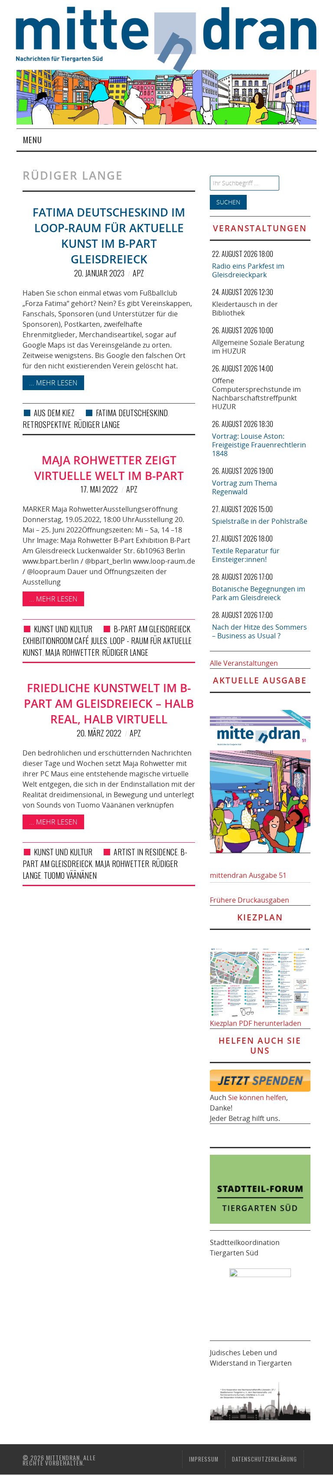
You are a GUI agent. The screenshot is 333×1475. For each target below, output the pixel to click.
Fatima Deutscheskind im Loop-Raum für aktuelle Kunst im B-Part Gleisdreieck (109, 235)
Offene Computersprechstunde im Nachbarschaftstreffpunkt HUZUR (256, 393)
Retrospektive (47, 424)
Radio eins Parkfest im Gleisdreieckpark (248, 270)
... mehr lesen (53, 383)
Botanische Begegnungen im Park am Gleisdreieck (258, 593)
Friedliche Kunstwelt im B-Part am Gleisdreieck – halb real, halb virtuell (109, 703)
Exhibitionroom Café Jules (65, 640)
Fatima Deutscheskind (132, 412)
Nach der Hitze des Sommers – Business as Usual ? (259, 631)
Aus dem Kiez (54, 412)
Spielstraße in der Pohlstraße (259, 521)
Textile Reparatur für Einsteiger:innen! (246, 555)
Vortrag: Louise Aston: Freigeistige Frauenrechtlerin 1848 (259, 444)
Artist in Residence (146, 851)
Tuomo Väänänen (70, 875)
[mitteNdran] (174, 38)
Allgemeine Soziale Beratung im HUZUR (258, 347)
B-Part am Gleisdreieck (152, 628)
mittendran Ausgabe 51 (248, 875)
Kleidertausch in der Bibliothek (245, 308)
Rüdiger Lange (97, 424)
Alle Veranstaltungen (244, 663)
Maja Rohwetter (72, 652)
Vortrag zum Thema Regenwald (244, 487)
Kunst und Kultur (63, 628)
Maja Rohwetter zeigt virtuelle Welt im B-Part (109, 468)
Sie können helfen (257, 1097)
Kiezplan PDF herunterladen (255, 1023)
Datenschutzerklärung (264, 1459)
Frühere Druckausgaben (249, 900)
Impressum (204, 1459)
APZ (138, 273)
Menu (32, 139)
